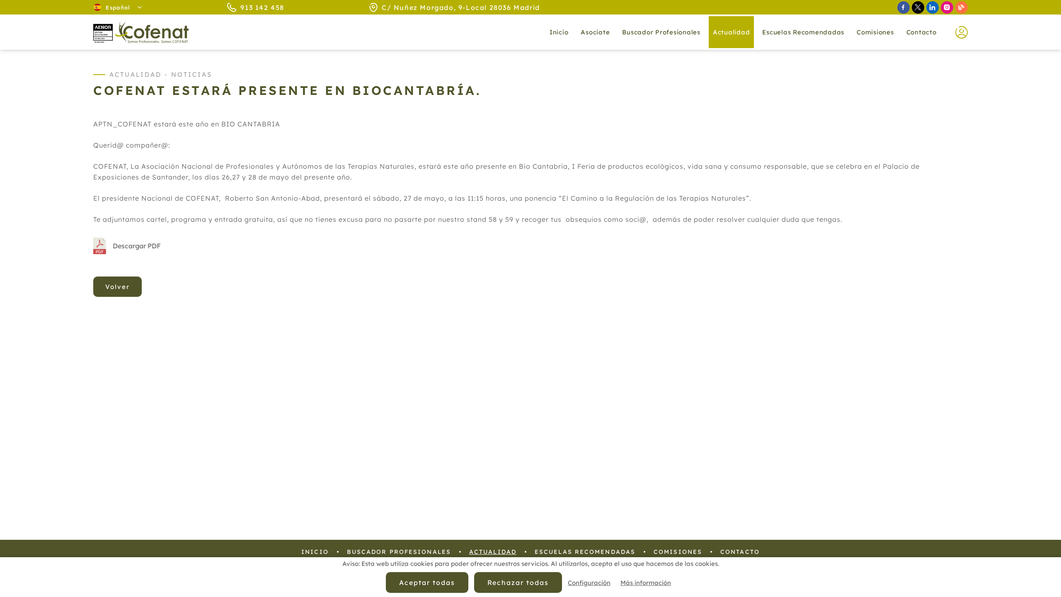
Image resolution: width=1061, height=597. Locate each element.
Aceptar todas (427, 582)
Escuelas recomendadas (803, 32)
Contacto (921, 32)
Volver (117, 287)
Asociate (595, 32)
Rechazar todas (518, 582)
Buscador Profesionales (661, 32)
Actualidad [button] (731, 32)
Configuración (589, 583)
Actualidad (492, 552)
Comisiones (875, 32)
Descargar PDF (137, 246)
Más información (645, 583)
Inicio (559, 32)
